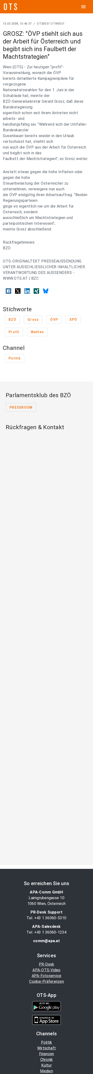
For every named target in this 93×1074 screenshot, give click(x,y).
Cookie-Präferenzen (46, 981)
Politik (46, 1042)
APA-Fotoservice (47, 975)
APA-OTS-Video (46, 970)
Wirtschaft (46, 1048)
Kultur (46, 1065)
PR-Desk (46, 964)
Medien (46, 1071)
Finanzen (46, 1054)
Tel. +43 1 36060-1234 (46, 932)
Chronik (46, 1059)
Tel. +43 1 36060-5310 (46, 918)
